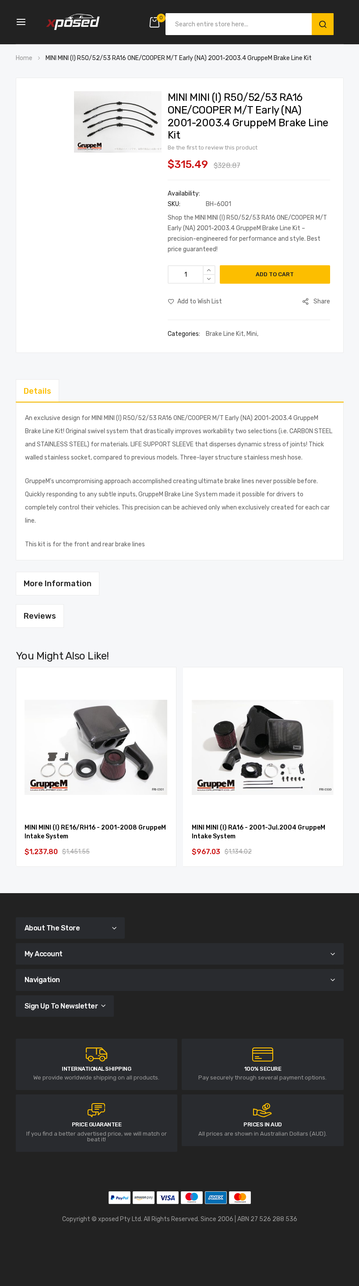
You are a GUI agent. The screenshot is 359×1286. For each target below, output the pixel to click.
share (321, 301)
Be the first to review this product (212, 147)
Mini (251, 334)
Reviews (40, 616)
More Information (58, 583)
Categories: (184, 334)
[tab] (180, 391)
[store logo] (73, 22)
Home (24, 58)
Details (37, 391)
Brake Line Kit (225, 334)
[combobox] (240, 24)
